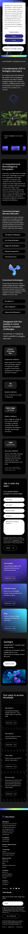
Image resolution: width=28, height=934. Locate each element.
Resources (5, 860)
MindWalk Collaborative (9, 865)
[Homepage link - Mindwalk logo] (8, 817)
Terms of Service (17, 542)
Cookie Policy (10, 26)
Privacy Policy (16, 540)
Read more (9, 723)
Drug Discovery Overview (9, 823)
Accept (14, 36)
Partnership (5, 834)
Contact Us (5, 882)
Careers (4, 878)
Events (4, 867)
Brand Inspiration (7, 876)
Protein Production (7, 833)
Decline (14, 40)
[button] (11, 888)
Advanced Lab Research (9, 825)
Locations (5, 884)
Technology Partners (8, 855)
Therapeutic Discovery (8, 827)
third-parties (17, 19)
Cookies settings (14, 32)
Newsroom (5, 862)
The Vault (5, 846)
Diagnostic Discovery (8, 831)
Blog (3, 863)
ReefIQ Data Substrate (8, 853)
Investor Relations (7, 874)
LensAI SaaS (5, 839)
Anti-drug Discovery (8, 829)
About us (4, 872)
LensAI (4, 851)
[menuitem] (5, 927)
